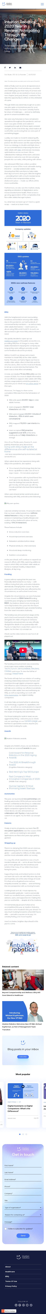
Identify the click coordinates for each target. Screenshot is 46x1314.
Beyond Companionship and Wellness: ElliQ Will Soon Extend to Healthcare (21, 994)
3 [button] (26, 1134)
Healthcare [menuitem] (10, 1272)
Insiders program (11, 341)
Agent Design (12, 1102)
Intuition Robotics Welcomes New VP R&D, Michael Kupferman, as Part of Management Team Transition (22, 1026)
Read (23, 1105)
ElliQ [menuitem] (7, 1276)
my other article (32, 384)
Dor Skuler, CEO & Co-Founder (15, 75)
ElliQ (19, 150)
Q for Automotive (11, 695)
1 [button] (19, 1134)
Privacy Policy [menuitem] (11, 1286)
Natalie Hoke (12, 1118)
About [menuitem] (8, 1267)
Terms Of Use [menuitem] (11, 1281)
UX (20, 1102)
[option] (23, 1105)
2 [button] (23, 1134)
